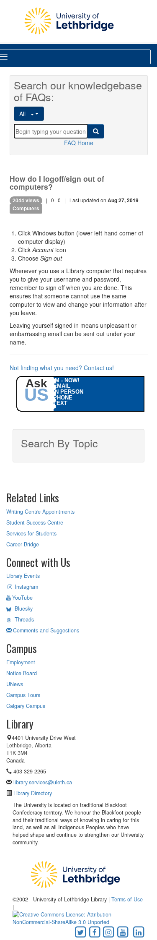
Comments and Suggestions (46, 630)
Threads (24, 619)
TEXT (60, 403)
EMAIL (61, 386)
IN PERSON (68, 392)
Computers (26, 208)
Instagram (26, 586)
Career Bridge (22, 544)
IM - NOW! (66, 380)
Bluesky (24, 608)
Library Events (23, 576)
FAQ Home (78, 142)
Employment (20, 662)
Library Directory (32, 793)
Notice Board (21, 673)
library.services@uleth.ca (42, 782)
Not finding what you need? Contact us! (62, 367)
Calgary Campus (25, 706)
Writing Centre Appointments (40, 511)
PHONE (62, 397)
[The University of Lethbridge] (75, 874)
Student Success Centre (34, 522)
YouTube (22, 597)
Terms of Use (127, 899)
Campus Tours (23, 695)
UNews (14, 684)
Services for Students (31, 533)
